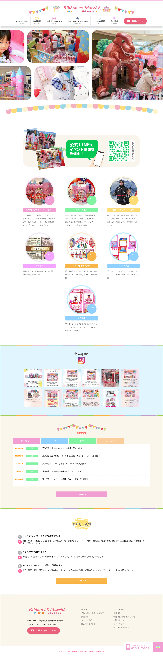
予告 (83, 613)
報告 (88, 613)
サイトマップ (118, 624)
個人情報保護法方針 (121, 627)
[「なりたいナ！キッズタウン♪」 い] (110, 378)
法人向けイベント (88, 624)
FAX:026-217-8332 (50, 625)
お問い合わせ (118, 620)
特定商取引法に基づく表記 (124, 617)
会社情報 (117, 613)
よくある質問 (118, 610)
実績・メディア (98, 613)
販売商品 (85, 617)
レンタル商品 (86, 620)
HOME (84, 610)
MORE (81, 494)
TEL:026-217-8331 (33, 625)
